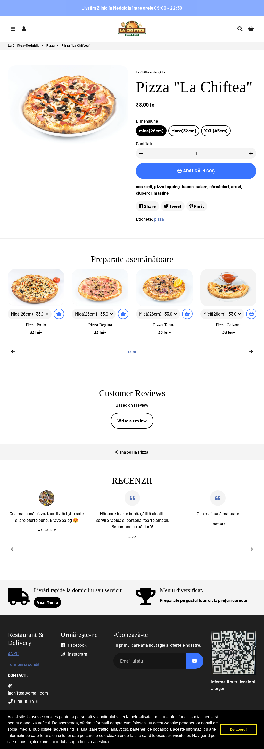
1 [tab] (129, 352)
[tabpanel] (36, 302)
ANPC (13, 653)
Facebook (77, 645)
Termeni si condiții (25, 664)
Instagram (77, 653)
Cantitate (144, 143)
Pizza (50, 45)
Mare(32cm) (183, 130)
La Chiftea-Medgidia (24, 45)
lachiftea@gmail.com (28, 692)
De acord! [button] (238, 729)
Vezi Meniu (47, 602)
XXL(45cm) (216, 130)
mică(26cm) (151, 130)
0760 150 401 (25, 701)
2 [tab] (134, 352)
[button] (111, 742)
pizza (159, 219)
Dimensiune (147, 120)
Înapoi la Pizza (134, 451)
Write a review (132, 420)
